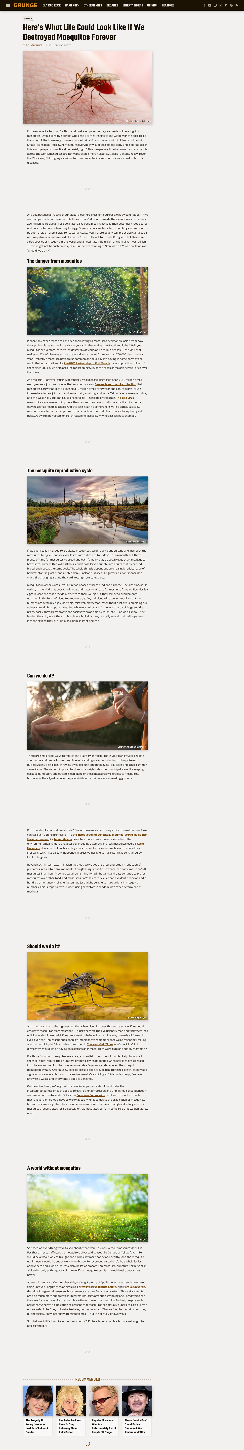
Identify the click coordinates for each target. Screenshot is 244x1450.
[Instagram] (215, 5)
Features (168, 5)
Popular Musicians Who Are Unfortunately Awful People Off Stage (104, 1426)
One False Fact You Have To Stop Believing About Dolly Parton (70, 1426)
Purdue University (134, 1287)
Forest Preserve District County (97, 1287)
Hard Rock (72, 5)
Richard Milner (34, 45)
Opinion (152, 5)
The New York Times (100, 1044)
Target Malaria (63, 839)
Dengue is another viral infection (115, 384)
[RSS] (237, 5)
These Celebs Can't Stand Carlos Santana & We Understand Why (136, 1426)
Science (28, 18)
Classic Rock (52, 5)
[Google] (231, 5)
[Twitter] (220, 5)
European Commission (91, 1095)
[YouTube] (209, 5)
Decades (112, 5)
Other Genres (93, 5)
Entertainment (132, 5)
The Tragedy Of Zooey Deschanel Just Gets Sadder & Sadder (37, 1426)
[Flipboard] (226, 5)
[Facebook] (204, 5)
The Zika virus (125, 397)
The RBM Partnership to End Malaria (87, 363)
